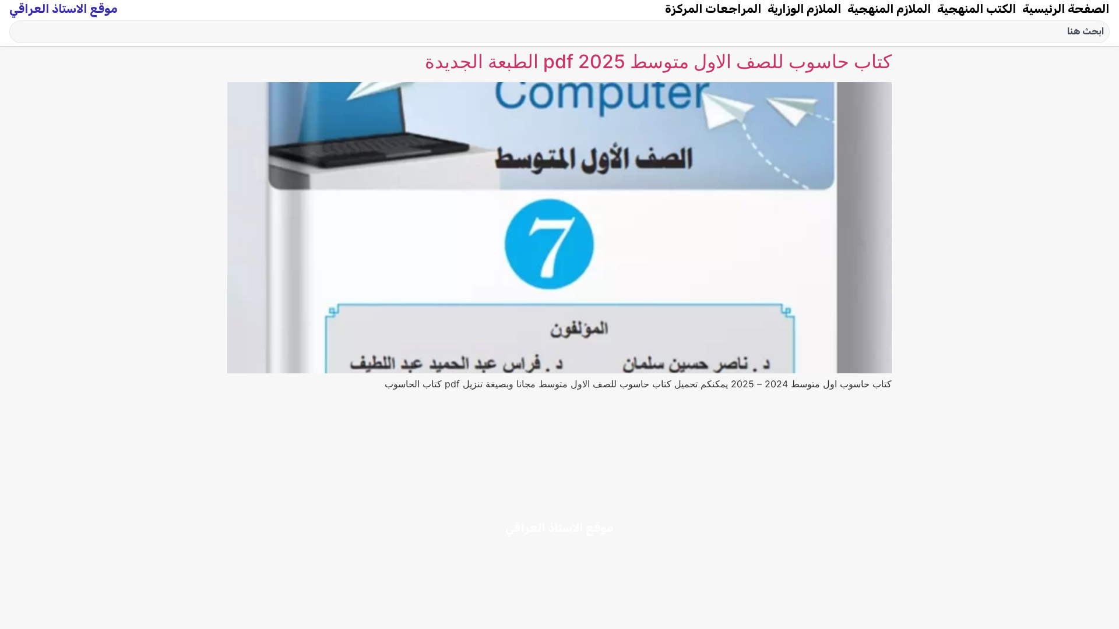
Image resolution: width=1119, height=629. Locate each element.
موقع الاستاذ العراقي (63, 9)
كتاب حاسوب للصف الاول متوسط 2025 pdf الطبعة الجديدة (658, 61)
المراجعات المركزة (713, 9)
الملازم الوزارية (805, 9)
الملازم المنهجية (889, 9)
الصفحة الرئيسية (1066, 9)
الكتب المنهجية (976, 9)
